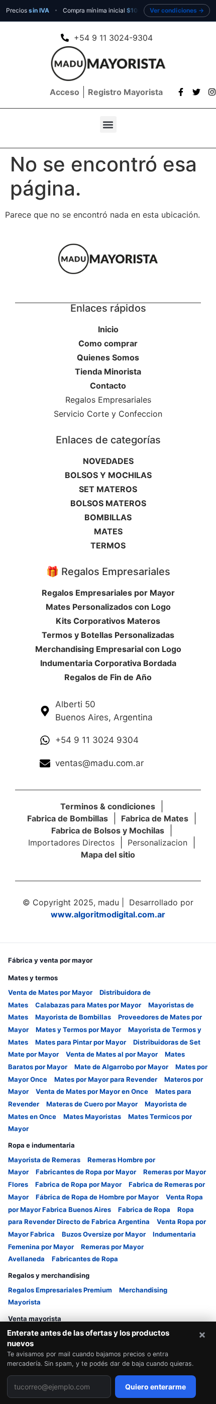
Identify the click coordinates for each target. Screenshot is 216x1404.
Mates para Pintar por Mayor (80, 1042)
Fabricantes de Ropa (85, 1259)
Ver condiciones (173, 10)
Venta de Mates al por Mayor (112, 1054)
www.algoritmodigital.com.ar (108, 914)
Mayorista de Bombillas (73, 1017)
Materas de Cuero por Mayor (92, 1104)
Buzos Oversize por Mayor (104, 1234)
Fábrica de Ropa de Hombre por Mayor (97, 1197)
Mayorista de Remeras (44, 1160)
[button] (108, 124)
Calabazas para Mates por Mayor (88, 1005)
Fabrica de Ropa (144, 1209)
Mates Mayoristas (92, 1116)
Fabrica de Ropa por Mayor (78, 1184)
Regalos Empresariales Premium (60, 1290)
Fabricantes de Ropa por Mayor (86, 1172)
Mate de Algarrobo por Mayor (121, 1067)
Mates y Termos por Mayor (78, 1029)
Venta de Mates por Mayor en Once (92, 1091)
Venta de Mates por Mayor (50, 992)
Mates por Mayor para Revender (105, 1079)
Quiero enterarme (155, 1386)
